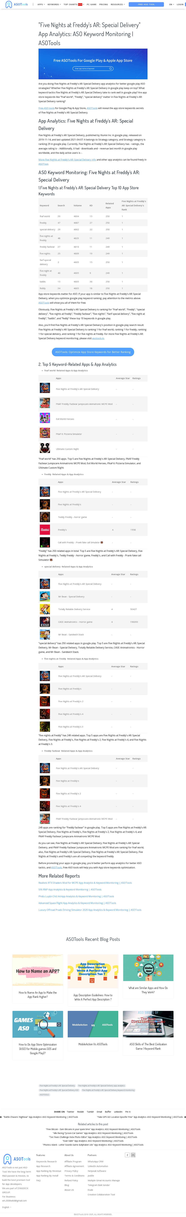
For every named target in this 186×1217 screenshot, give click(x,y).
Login (180, 4)
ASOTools (92, 108)
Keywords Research (46, 1161)
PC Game (91, 4)
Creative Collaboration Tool (101, 1194)
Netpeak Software (97, 1170)
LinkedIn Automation (98, 1166)
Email (99, 1111)
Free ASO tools (46, 108)
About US (69, 1189)
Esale (90, 1189)
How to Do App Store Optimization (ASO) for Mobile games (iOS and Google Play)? (38, 1049)
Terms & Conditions (74, 1175)
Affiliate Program (73, 1161)
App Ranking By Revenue (48, 1170)
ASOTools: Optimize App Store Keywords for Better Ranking (93, 352)
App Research (43, 1166)
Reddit (80, 1111)
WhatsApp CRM (95, 1161)
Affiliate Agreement (74, 1166)
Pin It (127, 1111)
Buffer (108, 1111)
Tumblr (90, 1111)
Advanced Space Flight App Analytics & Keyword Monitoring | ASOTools (77, 903)
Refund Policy (71, 1180)
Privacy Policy (71, 1170)
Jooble (91, 1175)
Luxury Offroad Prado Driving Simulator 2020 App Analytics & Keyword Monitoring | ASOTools (90, 909)
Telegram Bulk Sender (99, 1185)
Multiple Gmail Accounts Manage (104, 1180)
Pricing (103, 4)
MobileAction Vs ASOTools (93, 1044)
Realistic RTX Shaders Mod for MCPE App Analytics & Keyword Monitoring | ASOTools (85, 882)
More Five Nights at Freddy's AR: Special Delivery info (67, 159)
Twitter (70, 1111)
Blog (67, 1185)
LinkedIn (118, 1111)
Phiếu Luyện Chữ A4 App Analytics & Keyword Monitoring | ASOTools (76, 896)
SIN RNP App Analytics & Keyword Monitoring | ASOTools (70, 889)
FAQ (38, 1180)
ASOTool (43, 164)
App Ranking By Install (47, 1175)
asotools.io (98, 338)
